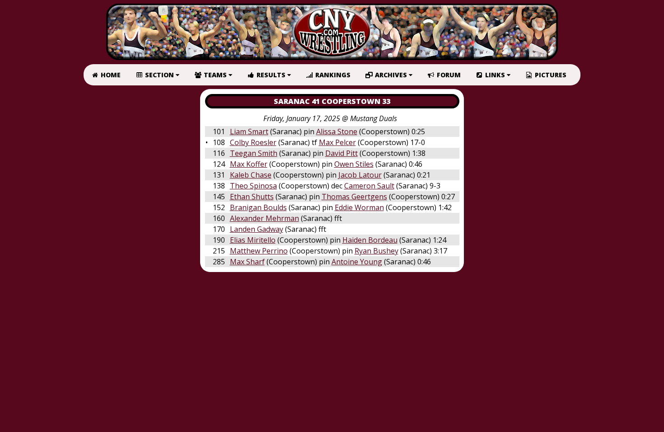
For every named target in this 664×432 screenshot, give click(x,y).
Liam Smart (249, 131)
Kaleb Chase (250, 175)
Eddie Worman (359, 207)
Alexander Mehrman (264, 218)
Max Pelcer (337, 142)
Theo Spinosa (253, 186)
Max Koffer (248, 164)
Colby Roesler (253, 142)
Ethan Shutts (252, 197)
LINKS (495, 74)
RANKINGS (332, 74)
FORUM (448, 74)
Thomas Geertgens (354, 197)
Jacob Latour (360, 175)
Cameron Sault (369, 186)
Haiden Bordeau (369, 240)
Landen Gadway (256, 229)
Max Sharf (247, 262)
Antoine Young (357, 262)
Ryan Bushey (376, 251)
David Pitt (341, 153)
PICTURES (549, 74)
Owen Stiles (354, 164)
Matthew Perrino (259, 251)
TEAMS (215, 74)
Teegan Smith (253, 153)
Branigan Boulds (258, 207)
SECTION (159, 74)
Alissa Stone (336, 131)
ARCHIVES (391, 74)
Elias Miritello (253, 240)
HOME (110, 74)
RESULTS (271, 74)
